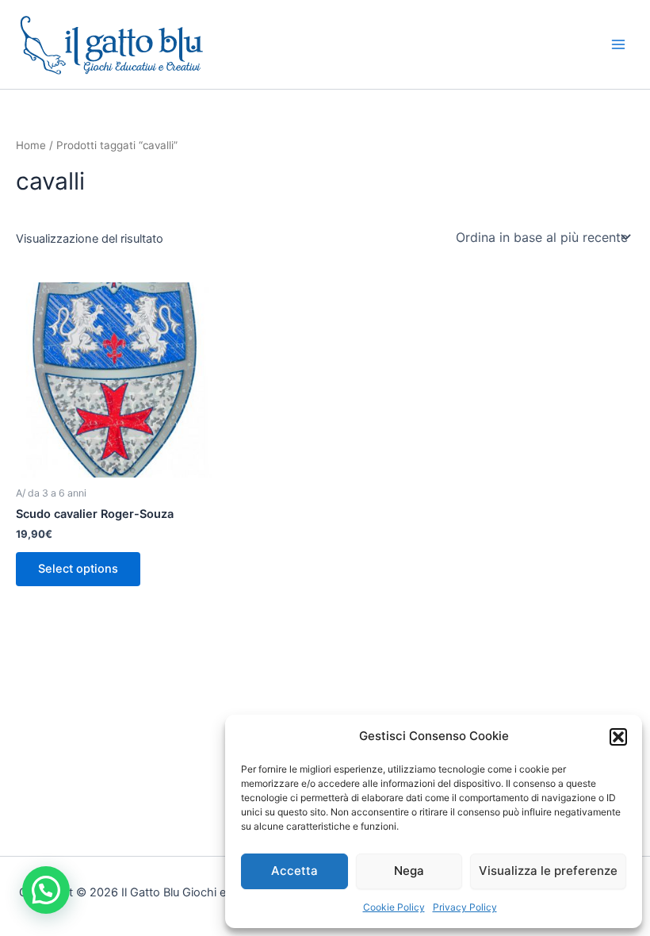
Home (31, 145)
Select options (78, 569)
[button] (618, 737)
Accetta (294, 870)
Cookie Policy (394, 907)
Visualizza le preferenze (548, 870)
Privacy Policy (465, 907)
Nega (409, 870)
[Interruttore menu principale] (618, 44)
